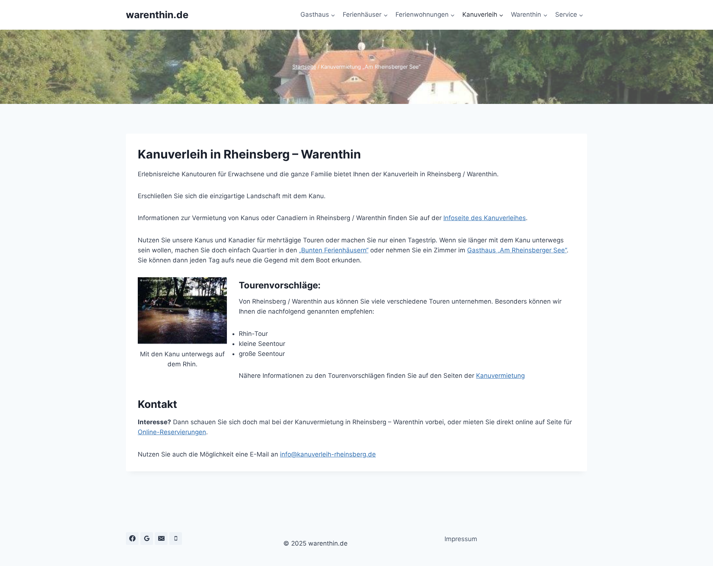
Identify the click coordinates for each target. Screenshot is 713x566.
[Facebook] (132, 538)
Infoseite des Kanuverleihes (484, 218)
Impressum (461, 539)
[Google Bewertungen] (146, 538)
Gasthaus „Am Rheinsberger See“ (517, 250)
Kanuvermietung (500, 375)
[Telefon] (175, 538)
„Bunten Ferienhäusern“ (333, 250)
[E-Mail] (161, 538)
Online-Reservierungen (172, 432)
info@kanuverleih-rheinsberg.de (328, 454)
